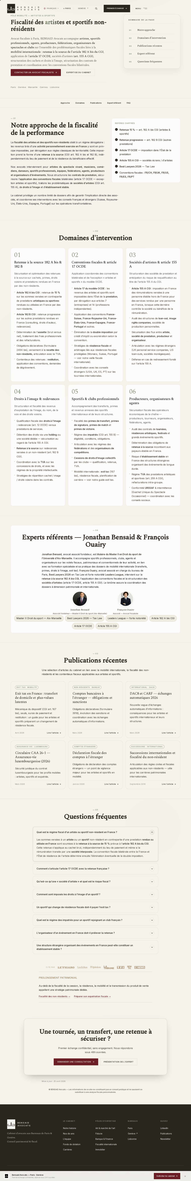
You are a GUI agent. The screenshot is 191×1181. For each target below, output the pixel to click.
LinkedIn (164, 1128)
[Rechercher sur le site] (96, 8)
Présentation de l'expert (119, 1062)
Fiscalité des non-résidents (53, 996)
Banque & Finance (104, 1139)
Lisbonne (132, 1139)
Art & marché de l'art (105, 1128)
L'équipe (67, 1139)
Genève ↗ (133, 1133)
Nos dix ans (68, 1133)
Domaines (80, 103)
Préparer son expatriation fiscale (91, 996)
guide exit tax (106, 479)
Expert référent (114, 103)
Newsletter (165, 1139)
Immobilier (100, 1149)
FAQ (128, 103)
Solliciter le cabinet (167, 1176)
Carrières (67, 1149)
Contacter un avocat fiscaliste (35, 72)
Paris (130, 1128)
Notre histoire (69, 1128)
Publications (95, 103)
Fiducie (99, 1133)
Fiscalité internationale (106, 1144)
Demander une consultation (75, 1062)
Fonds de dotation (71, 1144)
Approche (65, 103)
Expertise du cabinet (78, 72)
